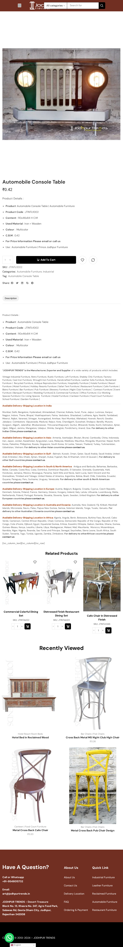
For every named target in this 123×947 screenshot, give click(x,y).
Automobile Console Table (23, 276)
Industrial (48, 271)
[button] (19, 5)
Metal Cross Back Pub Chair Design (93, 830)
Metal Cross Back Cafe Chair (30, 830)
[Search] (102, 5)
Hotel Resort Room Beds (30, 733)
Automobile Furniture (29, 271)
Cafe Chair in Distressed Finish (102, 617)
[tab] (10, 298)
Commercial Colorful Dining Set (21, 613)
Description (11, 298)
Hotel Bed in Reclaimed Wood (30, 737)
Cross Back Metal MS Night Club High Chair (92, 737)
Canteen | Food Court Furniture (30, 826)
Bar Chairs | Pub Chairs (92, 733)
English (17, 945)
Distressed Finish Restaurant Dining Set (61, 613)
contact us (30, 431)
